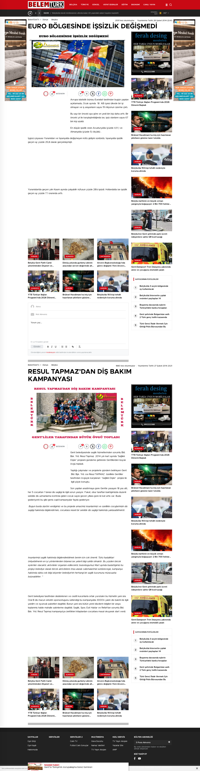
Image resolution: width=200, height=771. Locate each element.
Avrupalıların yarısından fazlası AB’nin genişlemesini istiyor (75, 13)
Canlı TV (73, 741)
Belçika (73, 5)
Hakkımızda (33, 750)
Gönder (37, 347)
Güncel (96, 5)
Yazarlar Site (118, 745)
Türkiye (85, 5)
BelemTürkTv (33, 20)
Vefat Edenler (110, 5)
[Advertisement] (48, 116)
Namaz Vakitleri (98, 745)
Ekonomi (135, 5)
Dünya (45, 20)
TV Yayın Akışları (98, 750)
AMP (115, 750)
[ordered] (62, 346)
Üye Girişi (32, 741)
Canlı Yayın (149, 5)
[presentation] (36, 13)
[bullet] (66, 346)
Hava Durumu (97, 741)
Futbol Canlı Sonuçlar (79, 745)
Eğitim (125, 5)
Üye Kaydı (32, 745)
